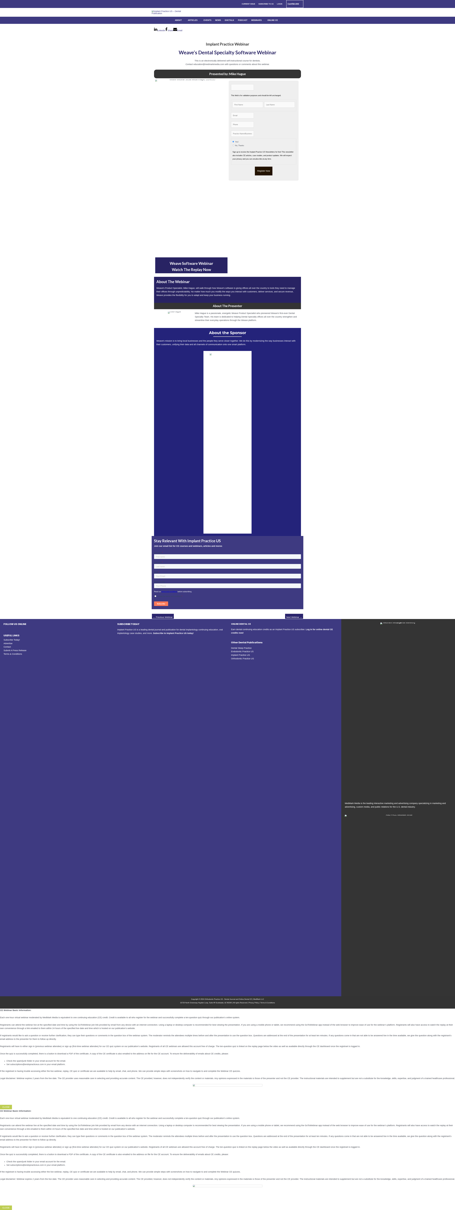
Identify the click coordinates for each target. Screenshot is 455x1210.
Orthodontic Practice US (242, 658)
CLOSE (6, 1107)
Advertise (8, 643)
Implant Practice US (240, 655)
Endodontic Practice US (242, 651)
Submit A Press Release (15, 650)
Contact (7, 647)
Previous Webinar (163, 617)
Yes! (237, 142)
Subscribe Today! (12, 640)
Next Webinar (294, 617)
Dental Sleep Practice (241, 648)
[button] (183, 20)
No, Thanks (239, 145)
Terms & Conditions (13, 654)
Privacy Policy (254, 1003)
